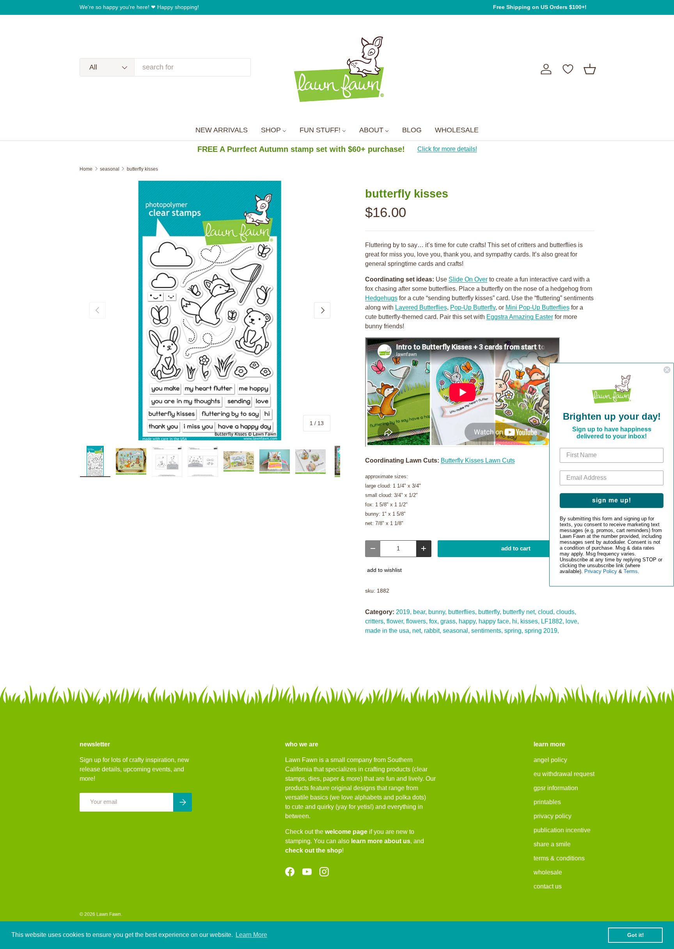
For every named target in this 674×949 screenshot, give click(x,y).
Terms (631, 571)
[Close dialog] (667, 370)
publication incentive (562, 830)
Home (86, 169)
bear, (420, 612)
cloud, (546, 612)
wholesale (548, 872)
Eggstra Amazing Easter (519, 316)
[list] (210, 311)
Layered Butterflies (421, 307)
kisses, (529, 621)
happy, (468, 621)
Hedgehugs (381, 298)
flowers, (416, 621)
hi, (515, 621)
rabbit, (432, 630)
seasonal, (456, 630)
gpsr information (556, 788)
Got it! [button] (635, 935)
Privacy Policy (600, 571)
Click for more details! (447, 149)
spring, (513, 630)
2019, (403, 612)
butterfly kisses (142, 169)
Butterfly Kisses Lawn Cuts (478, 460)
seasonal (109, 169)
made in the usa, (388, 630)
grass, (448, 621)
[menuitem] (221, 130)
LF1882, (552, 621)
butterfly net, (519, 612)
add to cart (515, 548)
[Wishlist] (567, 69)
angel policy (550, 760)
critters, (375, 621)
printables (547, 802)
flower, (395, 621)
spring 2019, (542, 630)
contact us (548, 886)
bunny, (437, 612)
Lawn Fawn (108, 914)
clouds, (566, 612)
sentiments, (487, 630)
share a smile (552, 844)
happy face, (495, 621)
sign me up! (611, 500)
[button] (589, 69)
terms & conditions (559, 858)
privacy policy (552, 816)
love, (572, 621)
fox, (434, 621)
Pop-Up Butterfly (472, 307)
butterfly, (489, 612)
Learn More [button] (251, 934)
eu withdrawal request (564, 774)
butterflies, (462, 612)
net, (417, 630)
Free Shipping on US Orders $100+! (540, 7)
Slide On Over (468, 279)
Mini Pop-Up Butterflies (537, 307)
